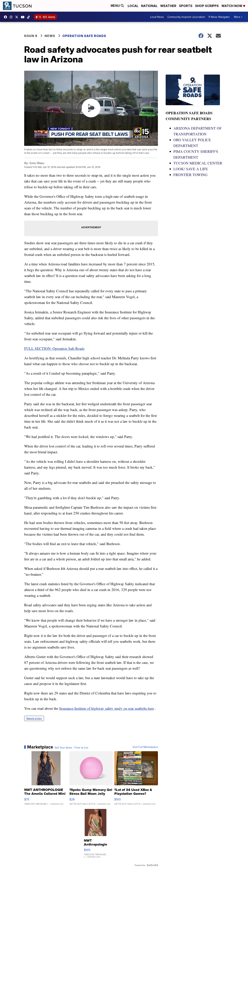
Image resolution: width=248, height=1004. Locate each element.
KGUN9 (17, 17)
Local (133, 6)
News (50, 36)
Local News (157, 17)
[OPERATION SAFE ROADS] (195, 90)
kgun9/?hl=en (12, 17)
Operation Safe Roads (84, 36)
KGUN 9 (30, 36)
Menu (116, 5)
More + (238, 17)
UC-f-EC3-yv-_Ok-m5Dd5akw (23, 17)
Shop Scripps (207, 6)
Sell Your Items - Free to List (71, 747)
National (149, 6)
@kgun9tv (29, 17)
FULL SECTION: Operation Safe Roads (54, 348)
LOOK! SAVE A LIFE (190, 168)
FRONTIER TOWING (190, 174)
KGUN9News (6, 17)
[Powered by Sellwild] (152, 865)
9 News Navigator (219, 17)
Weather (168, 6)
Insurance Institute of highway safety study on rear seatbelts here (106, 708)
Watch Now (232, 6)
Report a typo (34, 718)
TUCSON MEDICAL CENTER (197, 163)
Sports (185, 6)
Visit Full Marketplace (145, 747)
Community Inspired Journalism (186, 17)
